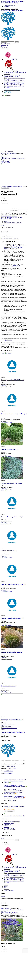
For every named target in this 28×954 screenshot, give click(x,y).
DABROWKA (10, 228)
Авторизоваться (4, 905)
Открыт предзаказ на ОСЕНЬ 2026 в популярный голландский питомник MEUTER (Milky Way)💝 (14, 797)
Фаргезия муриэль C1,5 (8, 686)
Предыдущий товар (6, 156)
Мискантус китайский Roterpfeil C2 (12, 618)
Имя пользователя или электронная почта (12, 898)
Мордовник (14, 153)
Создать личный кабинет (16, 909)
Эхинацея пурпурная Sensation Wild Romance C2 (13, 158)
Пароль (3, 902)
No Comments (12, 789)
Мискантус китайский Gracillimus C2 (13, 732)
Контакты (6, 827)
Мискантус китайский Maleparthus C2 (13, 584)
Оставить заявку (14, 210)
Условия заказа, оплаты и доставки (12, 222)
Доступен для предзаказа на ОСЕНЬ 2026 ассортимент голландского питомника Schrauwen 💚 (15, 786)
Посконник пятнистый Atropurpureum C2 (11, 186)
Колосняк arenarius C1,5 (8, 550)
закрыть (3, 838)
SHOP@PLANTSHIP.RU (17, 1)
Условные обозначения (9, 829)
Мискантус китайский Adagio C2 (11, 652)
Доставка (6, 825)
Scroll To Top (4, 911)
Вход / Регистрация (8, 890)
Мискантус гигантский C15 (9, 449)
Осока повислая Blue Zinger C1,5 (11, 483)
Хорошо (8, 917)
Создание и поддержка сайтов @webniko (14, 815)
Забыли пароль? (5, 908)
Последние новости (9, 828)
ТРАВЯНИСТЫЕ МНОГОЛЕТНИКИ (7, 152)
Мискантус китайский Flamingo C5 (12, 719)
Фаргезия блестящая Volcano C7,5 (12, 517)
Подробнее (3, 917)
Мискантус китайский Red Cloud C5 (12, 380)
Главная (3, 151)
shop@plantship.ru (8, 773)
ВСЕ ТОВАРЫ (7, 92)
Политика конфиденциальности (12, 821)
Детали (5, 221)
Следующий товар (5, 162)
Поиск (16, 42)
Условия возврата (8, 824)
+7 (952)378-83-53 (5, 1)
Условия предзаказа (9, 823)
